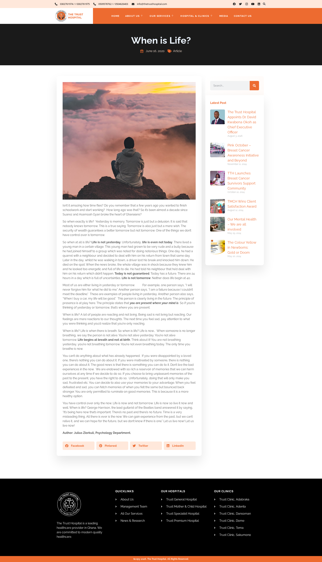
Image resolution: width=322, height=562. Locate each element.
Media (223, 16)
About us (132, 16)
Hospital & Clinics (194, 16)
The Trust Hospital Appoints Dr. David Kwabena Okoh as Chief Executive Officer (242, 122)
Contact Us (243, 16)
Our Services (160, 16)
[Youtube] (252, 4)
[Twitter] (240, 4)
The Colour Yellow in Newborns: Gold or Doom (242, 247)
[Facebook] (234, 4)
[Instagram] (246, 4)
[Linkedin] (259, 4)
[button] (264, 4)
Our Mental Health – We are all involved (242, 224)
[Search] (254, 85)
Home (115, 16)
